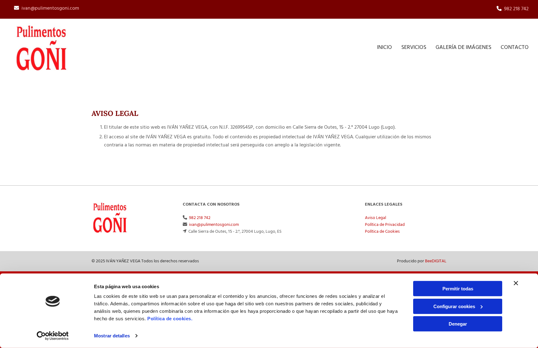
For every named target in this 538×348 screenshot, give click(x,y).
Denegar (458, 324)
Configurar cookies (454, 306)
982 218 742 (516, 9)
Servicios (413, 47)
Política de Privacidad (385, 224)
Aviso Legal (375, 218)
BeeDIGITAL (435, 261)
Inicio (384, 47)
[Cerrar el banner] (516, 283)
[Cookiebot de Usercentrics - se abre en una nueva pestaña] (53, 336)
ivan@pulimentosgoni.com (50, 8)
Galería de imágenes (463, 47)
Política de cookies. (169, 318)
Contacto (515, 47)
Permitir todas (457, 288)
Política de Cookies (382, 231)
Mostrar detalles (112, 335)
